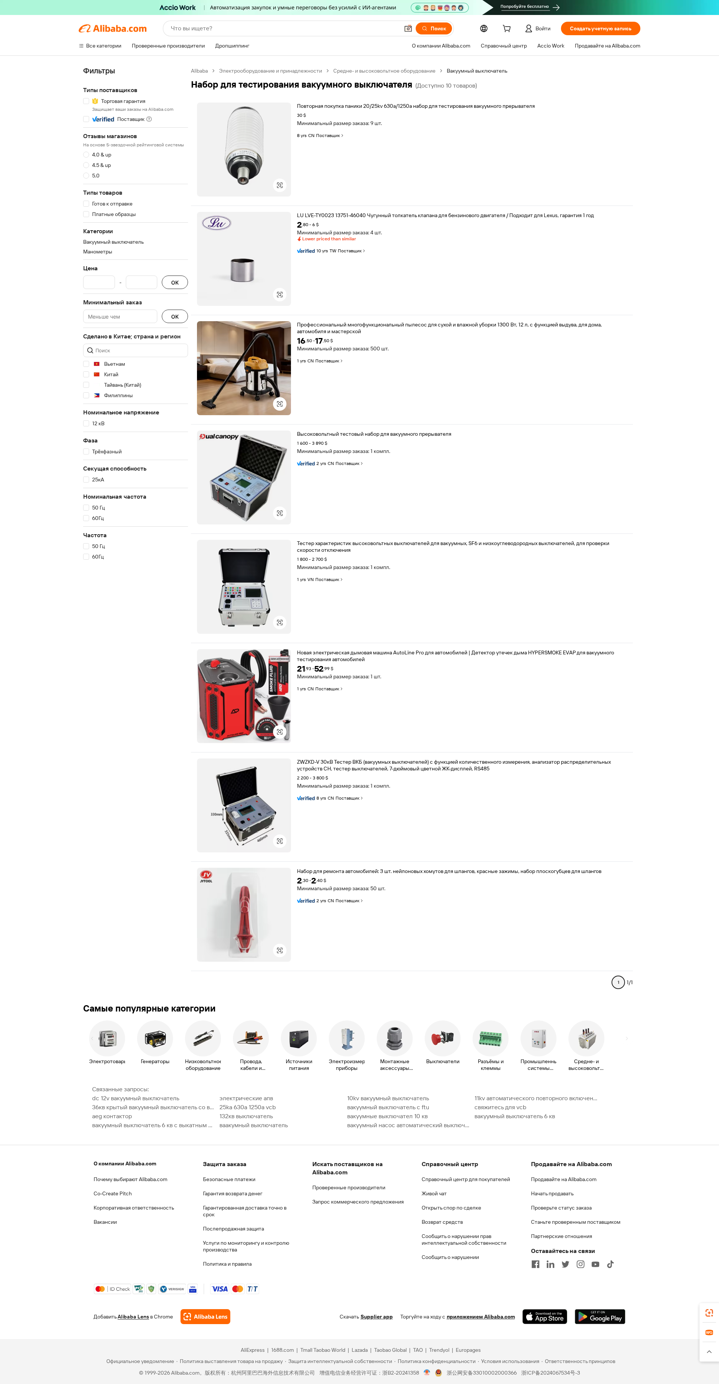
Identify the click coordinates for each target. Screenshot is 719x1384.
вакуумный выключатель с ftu (388, 1107)
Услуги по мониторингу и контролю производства (246, 1246)
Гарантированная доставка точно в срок (244, 1211)
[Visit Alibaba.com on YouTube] (595, 1264)
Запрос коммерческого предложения (358, 1202)
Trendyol (439, 1350)
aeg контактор (112, 1116)
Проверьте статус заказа (561, 1208)
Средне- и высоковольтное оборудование (384, 71)
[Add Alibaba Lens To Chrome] (205, 1316)
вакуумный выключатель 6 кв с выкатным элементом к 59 (153, 1125)
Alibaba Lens (133, 1317)
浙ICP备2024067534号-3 (550, 1373)
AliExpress (253, 1350)
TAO (418, 1350)
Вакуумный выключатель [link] (477, 71)
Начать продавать (552, 1193)
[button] (408, 28)
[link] (709, 1313)
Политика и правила (227, 1264)
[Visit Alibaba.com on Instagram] (580, 1264)
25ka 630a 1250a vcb (247, 1107)
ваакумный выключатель (253, 1125)
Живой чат (434, 1193)
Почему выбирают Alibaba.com (130, 1179)
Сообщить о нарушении (450, 1257)
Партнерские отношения (561, 1236)
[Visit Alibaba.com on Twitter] (565, 1264)
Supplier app (377, 1317)
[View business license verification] (427, 1373)
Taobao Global (390, 1350)
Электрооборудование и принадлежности (270, 71)
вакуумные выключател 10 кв (387, 1116)
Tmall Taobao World (322, 1350)
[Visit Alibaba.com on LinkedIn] (550, 1264)
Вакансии (105, 1222)
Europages (468, 1350)
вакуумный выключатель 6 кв (514, 1116)
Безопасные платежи (229, 1179)
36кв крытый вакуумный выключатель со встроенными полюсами (153, 1107)
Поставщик (328, 135)
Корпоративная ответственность (134, 1208)
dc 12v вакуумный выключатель (135, 1098)
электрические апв (246, 1098)
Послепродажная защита (233, 1229)
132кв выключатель (246, 1116)
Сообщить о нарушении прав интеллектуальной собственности (464, 1239)
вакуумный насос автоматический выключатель (408, 1125)
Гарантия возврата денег (233, 1193)
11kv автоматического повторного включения (535, 1098)
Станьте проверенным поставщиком (576, 1222)
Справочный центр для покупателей (466, 1179)
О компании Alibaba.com (125, 1163)
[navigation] (135, 530)
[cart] (508, 30)
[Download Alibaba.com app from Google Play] (600, 1316)
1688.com (282, 1350)
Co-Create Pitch (113, 1193)
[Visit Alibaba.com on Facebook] (535, 1264)
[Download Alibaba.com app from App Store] (544, 1316)
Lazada (360, 1350)
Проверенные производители (348, 1187)
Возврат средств (442, 1222)
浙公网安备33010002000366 (482, 1373)
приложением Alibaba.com (481, 1317)
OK (175, 282)
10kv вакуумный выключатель (388, 1098)
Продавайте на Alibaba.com (564, 1179)
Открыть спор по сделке (451, 1208)
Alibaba (199, 71)
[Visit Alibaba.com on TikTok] (610, 1264)
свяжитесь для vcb (500, 1107)
